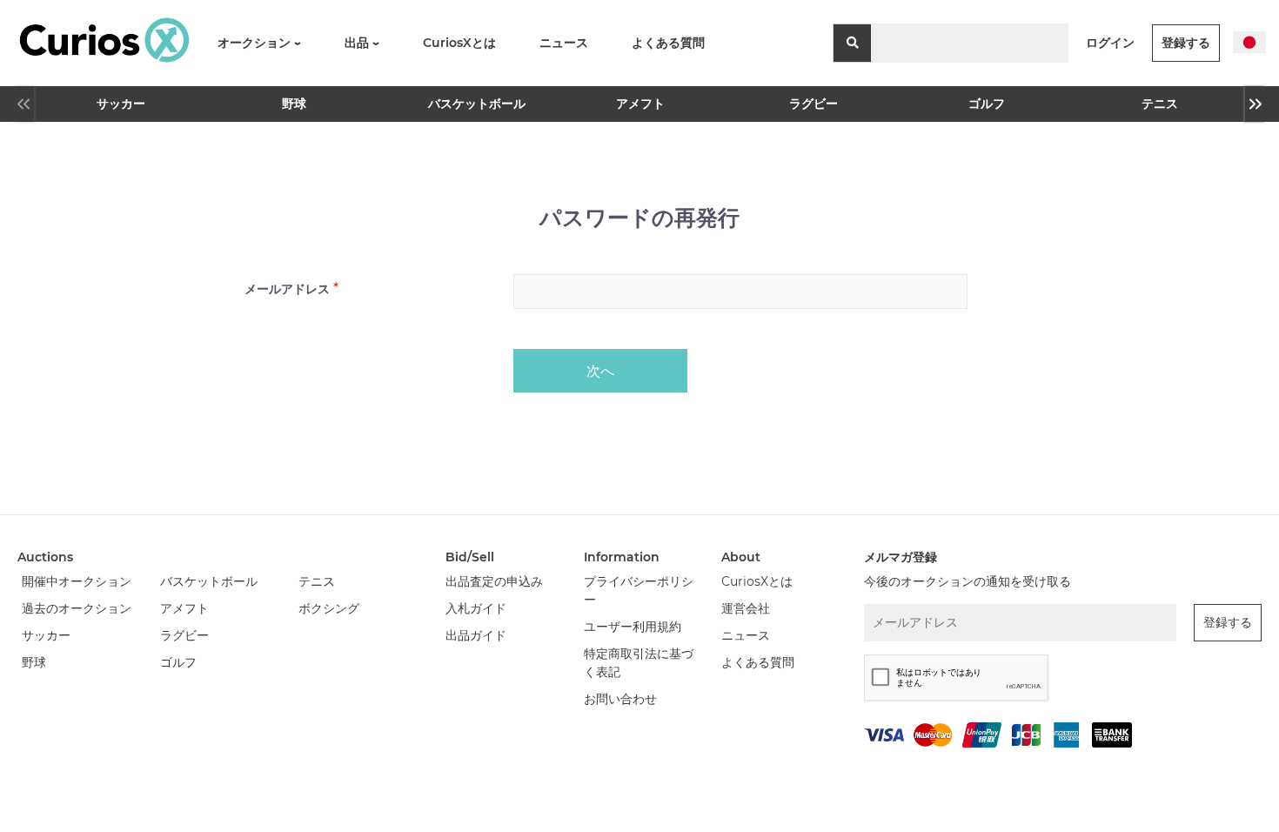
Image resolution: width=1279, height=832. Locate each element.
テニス (1160, 103)
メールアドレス (287, 289)
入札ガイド (475, 608)
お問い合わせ (620, 699)
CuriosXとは (459, 42)
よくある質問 (668, 42)
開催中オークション (76, 581)
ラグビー (813, 103)
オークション (256, 42)
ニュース (563, 42)
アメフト (640, 103)
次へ (600, 371)
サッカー (121, 103)
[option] (120, 104)
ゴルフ (986, 103)
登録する (1186, 42)
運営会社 (745, 608)
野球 (294, 103)
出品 (358, 42)
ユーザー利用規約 (632, 626)
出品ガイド (475, 635)
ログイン (1110, 42)
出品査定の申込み (494, 581)
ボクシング (328, 608)
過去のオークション (76, 608)
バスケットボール (469, 103)
